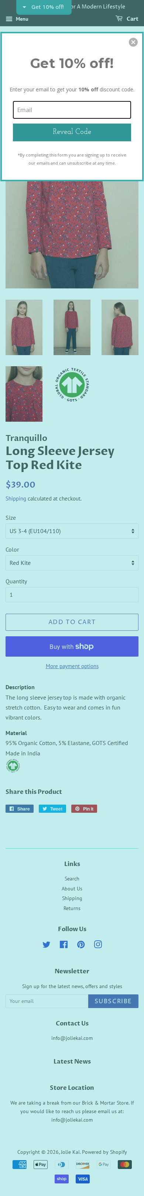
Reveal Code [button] (72, 132)
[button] (133, 42)
